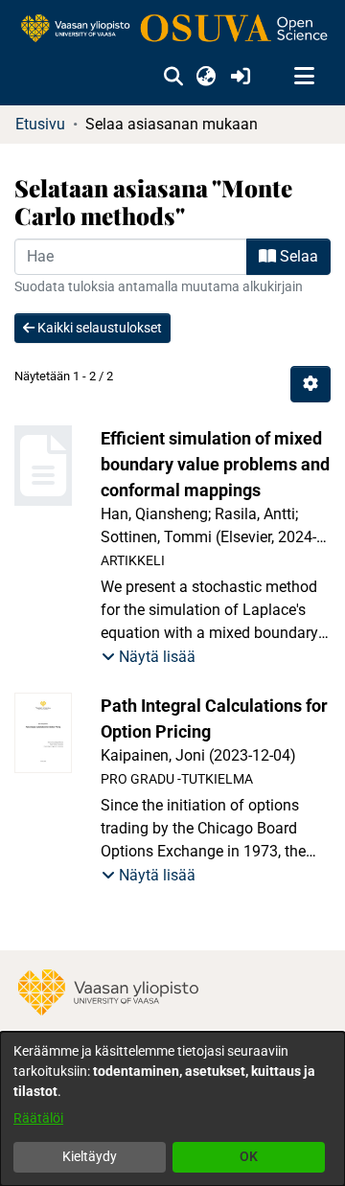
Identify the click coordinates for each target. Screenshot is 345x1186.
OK (249, 1156)
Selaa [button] (297, 256)
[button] (173, 76)
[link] (172, 29)
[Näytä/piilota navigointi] (304, 76)
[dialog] (172, 1109)
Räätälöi (38, 1118)
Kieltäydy (89, 1156)
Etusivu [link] (40, 124)
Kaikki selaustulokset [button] (98, 327)
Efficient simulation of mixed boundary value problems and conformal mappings (215, 464)
